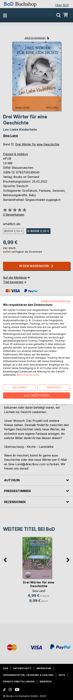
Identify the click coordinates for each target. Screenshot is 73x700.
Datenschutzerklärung (55, 301)
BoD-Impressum (28, 374)
